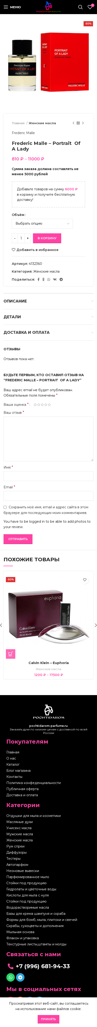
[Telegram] (20, 977)
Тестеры (13, 858)
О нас (11, 758)
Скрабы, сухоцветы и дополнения (35, 926)
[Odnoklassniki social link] (43, 279)
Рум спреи (15, 846)
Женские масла (42, 123)
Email (9, 487)
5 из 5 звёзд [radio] (49, 404)
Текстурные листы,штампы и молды (36, 944)
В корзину (47, 238)
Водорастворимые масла (27, 907)
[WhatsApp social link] (49, 279)
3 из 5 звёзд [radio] (42, 404)
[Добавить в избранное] (85, 580)
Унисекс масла (19, 828)
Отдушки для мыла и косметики (33, 816)
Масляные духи (19, 822)
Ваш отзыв (14, 412)
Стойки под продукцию (26, 883)
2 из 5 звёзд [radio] (38, 404)
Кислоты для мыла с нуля (27, 895)
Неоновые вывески (22, 871)
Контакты (14, 777)
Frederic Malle (23, 133)
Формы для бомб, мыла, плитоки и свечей (41, 920)
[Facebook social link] (38, 279)
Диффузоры (16, 852)
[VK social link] (55, 279)
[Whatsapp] (10, 977)
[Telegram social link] (61, 279)
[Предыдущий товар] (73, 123)
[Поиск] (80, 7)
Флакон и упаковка (22, 938)
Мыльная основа (20, 932)
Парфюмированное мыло (27, 877)
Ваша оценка (16, 404)
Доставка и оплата (22, 795)
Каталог (13, 764)
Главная (18, 123)
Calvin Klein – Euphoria (48, 663)
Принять (48, 1019)
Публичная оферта (22, 789)
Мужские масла (19, 834)
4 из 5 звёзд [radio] (46, 404)
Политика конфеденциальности (33, 783)
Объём (18, 215)
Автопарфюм (17, 865)
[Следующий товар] (83, 123)
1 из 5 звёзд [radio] (35, 404)
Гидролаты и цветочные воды (31, 889)
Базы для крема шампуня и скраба (35, 914)
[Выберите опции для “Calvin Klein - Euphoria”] (10, 654)
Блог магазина (18, 770)
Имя (8, 467)
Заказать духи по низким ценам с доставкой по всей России (48, 729)
